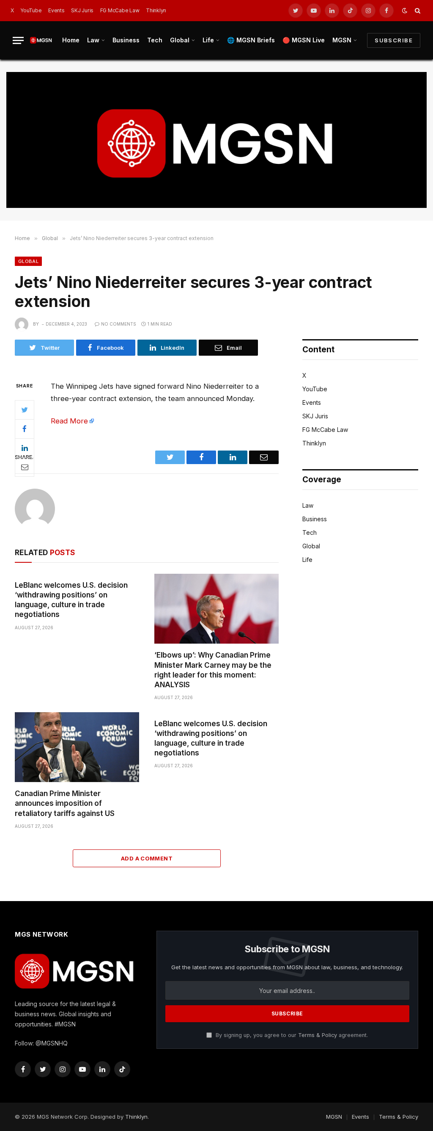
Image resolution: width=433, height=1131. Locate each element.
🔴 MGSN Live (303, 40)
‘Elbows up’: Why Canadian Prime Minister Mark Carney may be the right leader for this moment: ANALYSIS (212, 670)
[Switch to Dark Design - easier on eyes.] (404, 11)
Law (93, 40)
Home (70, 40)
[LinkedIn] (24, 448)
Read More (69, 421)
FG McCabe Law (120, 10)
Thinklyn (156, 10)
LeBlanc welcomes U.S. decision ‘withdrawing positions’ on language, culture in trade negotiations (71, 600)
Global (179, 40)
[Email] (24, 467)
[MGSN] (41, 40)
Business (126, 40)
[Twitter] (24, 410)
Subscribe (394, 40)
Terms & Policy (317, 1035)
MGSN (341, 40)
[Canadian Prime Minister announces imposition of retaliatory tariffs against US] (77, 747)
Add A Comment (147, 858)
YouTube (30, 10)
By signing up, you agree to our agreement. (291, 1035)
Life (208, 40)
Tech (154, 40)
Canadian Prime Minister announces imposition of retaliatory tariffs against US (65, 803)
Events (56, 10)
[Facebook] (24, 429)
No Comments (118, 323)
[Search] (416, 10)
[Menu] (18, 40)
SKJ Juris (82, 10)
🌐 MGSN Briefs (251, 40)
